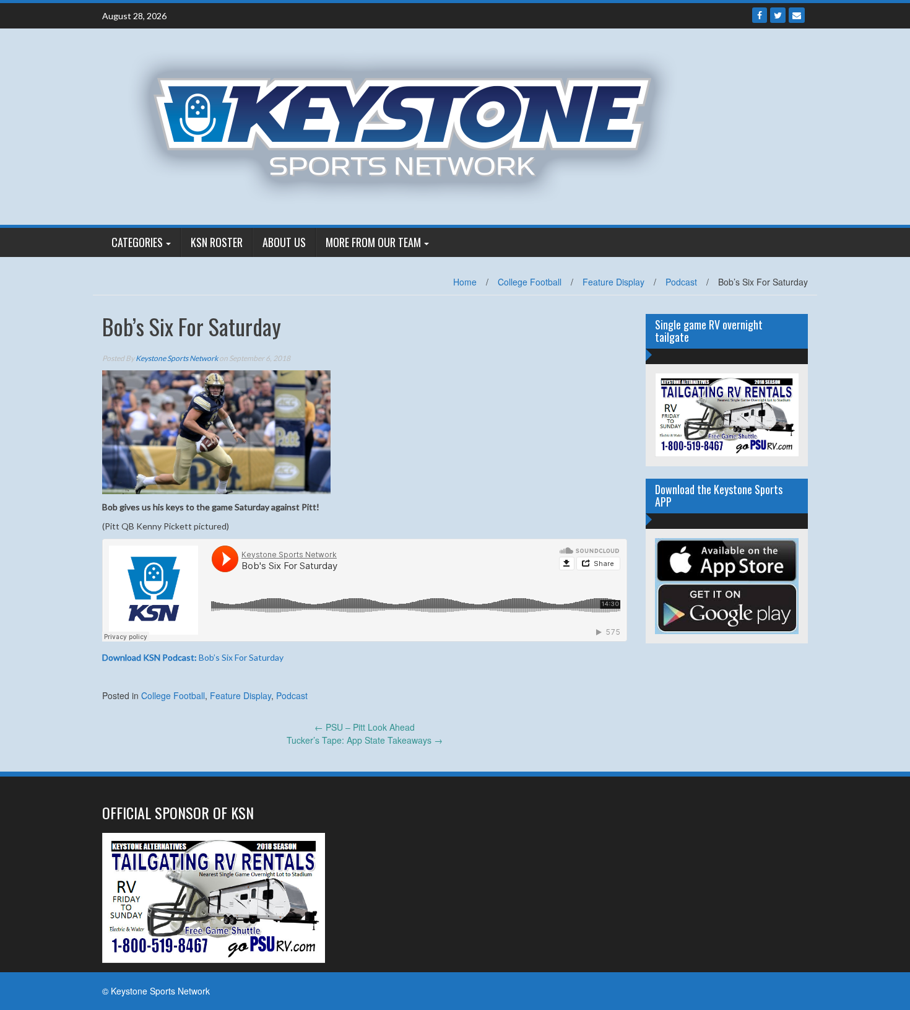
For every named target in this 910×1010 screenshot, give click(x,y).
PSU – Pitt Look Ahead (364, 727)
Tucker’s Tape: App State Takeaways (365, 740)
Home (465, 282)
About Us (284, 242)
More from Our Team (373, 242)
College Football (529, 282)
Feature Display (613, 282)
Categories (137, 242)
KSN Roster (217, 242)
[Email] (797, 15)
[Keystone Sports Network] (409, 125)
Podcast (681, 282)
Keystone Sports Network (177, 358)
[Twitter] (778, 15)
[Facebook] (759, 15)
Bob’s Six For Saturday (193, 657)
